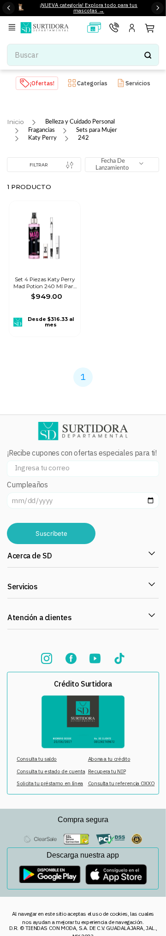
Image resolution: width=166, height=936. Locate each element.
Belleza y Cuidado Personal (80, 121)
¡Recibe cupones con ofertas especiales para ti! (81, 453)
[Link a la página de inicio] (15, 122)
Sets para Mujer (96, 130)
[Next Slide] (157, 8)
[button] (13, 28)
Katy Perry (42, 138)
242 (83, 138)
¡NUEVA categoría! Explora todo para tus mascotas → (88, 7)
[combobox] (83, 55)
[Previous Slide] (8, 8)
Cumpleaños (27, 484)
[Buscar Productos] (147, 54)
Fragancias (41, 130)
